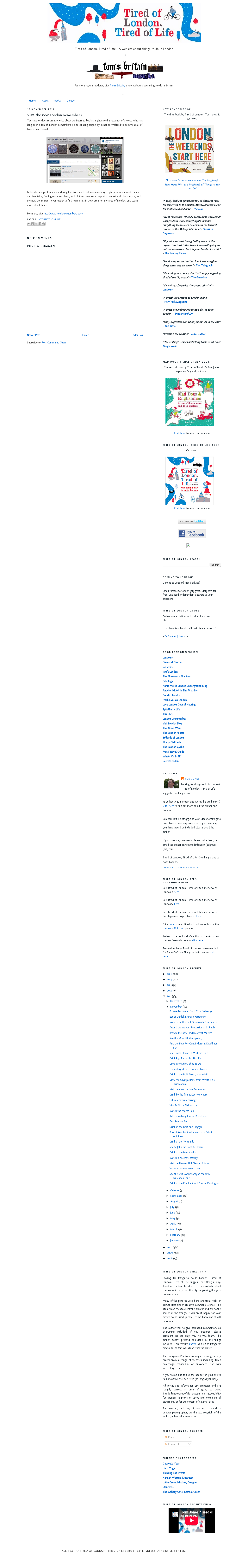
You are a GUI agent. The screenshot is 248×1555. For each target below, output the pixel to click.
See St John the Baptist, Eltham (186, 1147)
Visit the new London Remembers (54, 115)
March (174, 1229)
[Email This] (29, 224)
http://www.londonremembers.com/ (63, 213)
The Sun (198, 209)
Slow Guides (198, 334)
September (176, 1195)
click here (197, 940)
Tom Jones (192, 779)
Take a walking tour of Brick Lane (188, 1116)
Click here (179, 433)
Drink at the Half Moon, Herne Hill (189, 1074)
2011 (169, 996)
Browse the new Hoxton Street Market (191, 1033)
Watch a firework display (184, 1158)
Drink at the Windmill (182, 1141)
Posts (170, 1437)
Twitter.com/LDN (184, 313)
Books (57, 100)
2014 (170, 979)
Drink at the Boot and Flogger (186, 1127)
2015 (169, 974)
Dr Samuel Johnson (174, 636)
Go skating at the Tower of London (189, 1069)
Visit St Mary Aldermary (183, 1105)
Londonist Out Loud (173, 928)
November (176, 1006)
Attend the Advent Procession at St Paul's (192, 1027)
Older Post (137, 335)
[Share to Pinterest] (44, 224)
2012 (169, 990)
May (173, 1218)
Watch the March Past (182, 1111)
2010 (170, 1247)
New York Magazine (175, 301)
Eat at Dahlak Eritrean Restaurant (188, 1016)
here (176, 892)
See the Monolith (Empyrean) (186, 1038)
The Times (170, 326)
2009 (170, 1252)
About (45, 100)
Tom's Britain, (117, 85)
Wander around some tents (185, 1168)
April (173, 1223)
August (174, 1201)
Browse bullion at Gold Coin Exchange (191, 1011)
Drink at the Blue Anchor (183, 1152)
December (176, 1001)
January (174, 1240)
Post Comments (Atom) (54, 342)
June (173, 1212)
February (175, 1234)
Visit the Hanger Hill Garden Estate (189, 1163)
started (192, 1344)
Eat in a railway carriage (183, 1100)
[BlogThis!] (32, 224)
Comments (173, 1444)
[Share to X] (36, 224)
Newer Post (33, 335)
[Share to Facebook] (40, 224)
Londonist (168, 289)
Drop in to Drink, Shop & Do (185, 1063)
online (56, 219)
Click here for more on (191, 184)
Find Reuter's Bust (179, 1121)
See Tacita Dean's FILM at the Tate (189, 1053)
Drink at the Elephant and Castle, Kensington (194, 1183)
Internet (44, 219)
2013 (169, 985)
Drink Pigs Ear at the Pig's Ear (186, 1058)
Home (32, 100)
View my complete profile (181, 867)
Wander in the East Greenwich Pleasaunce (193, 1022)
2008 (170, 1258)
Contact (71, 100)
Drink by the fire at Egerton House (189, 1094)
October (175, 1190)
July (172, 1207)
